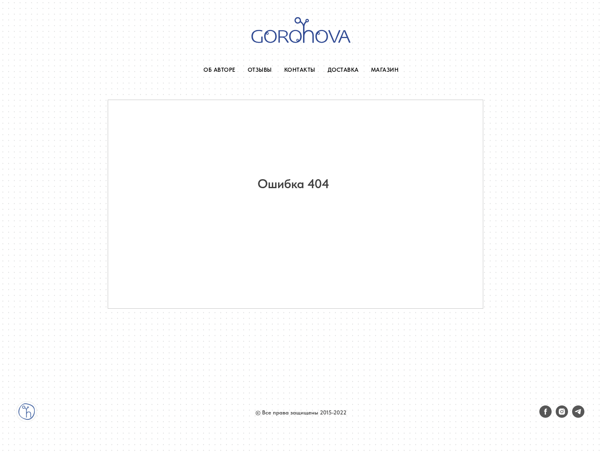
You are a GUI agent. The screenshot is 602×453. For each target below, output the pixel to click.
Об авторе (219, 69)
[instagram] (562, 415)
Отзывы (260, 69)
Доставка (343, 69)
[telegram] (578, 415)
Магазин (385, 69)
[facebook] (545, 415)
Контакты (299, 69)
